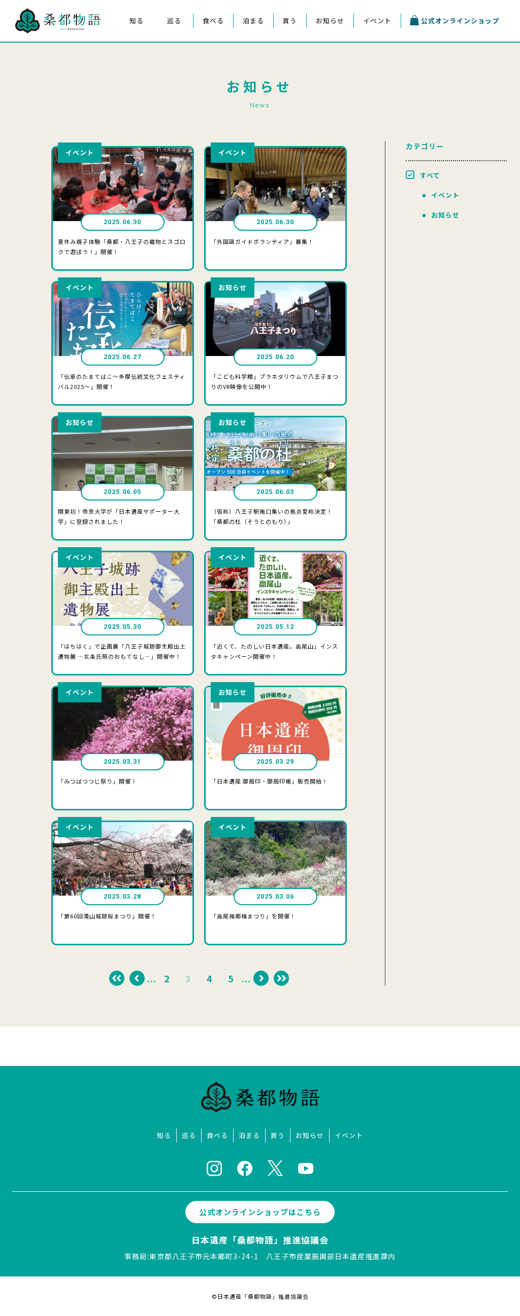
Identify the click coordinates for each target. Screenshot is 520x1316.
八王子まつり (173, 44)
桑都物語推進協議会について (135, 94)
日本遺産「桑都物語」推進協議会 (260, 1239)
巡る (174, 20)
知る (136, 20)
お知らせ (330, 20)
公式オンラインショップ (460, 20)
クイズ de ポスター (135, 111)
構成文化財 (135, 61)
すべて (430, 175)
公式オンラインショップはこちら (260, 1211)
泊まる (253, 20)
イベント (377, 20)
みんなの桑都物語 (135, 78)
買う (290, 20)
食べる (213, 20)
